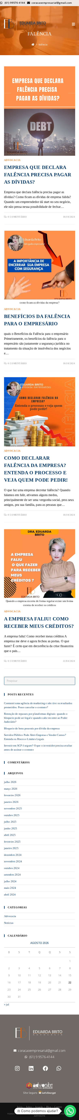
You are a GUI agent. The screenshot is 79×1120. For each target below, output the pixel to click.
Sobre (29, 1107)
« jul (6, 1004)
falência (43, 44)
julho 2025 (10, 821)
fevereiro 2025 (12, 841)
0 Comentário (17, 217)
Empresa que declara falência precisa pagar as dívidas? (37, 175)
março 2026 (10, 788)
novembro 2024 (13, 861)
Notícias (9, 922)
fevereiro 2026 (12, 795)
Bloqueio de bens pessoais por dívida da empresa (32, 728)
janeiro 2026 (11, 801)
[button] (70, 1111)
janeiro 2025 (11, 848)
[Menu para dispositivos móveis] (73, 24)
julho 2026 (10, 782)
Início (20, 1107)
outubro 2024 (11, 868)
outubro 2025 (11, 815)
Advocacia (12, 160)
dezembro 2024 (13, 854)
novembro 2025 (13, 808)
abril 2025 (10, 834)
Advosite (39, 1116)
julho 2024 (10, 881)
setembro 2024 (12, 874)
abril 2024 (10, 894)
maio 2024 (10, 887)
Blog (48, 1107)
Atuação (39, 1107)
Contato (58, 1107)
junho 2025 (10, 828)
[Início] (32, 44)
